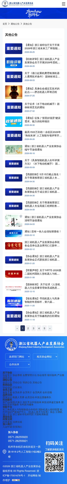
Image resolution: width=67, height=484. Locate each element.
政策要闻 (7, 421)
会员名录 (17, 392)
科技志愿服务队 (43, 397)
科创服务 (7, 399)
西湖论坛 (7, 397)
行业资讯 (17, 387)
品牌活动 (7, 394)
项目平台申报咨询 (32, 402)
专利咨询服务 (27, 404)
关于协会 (7, 372)
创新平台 (7, 407)
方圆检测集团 (41, 414)
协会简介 (7, 375)
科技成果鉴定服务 (51, 402)
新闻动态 (7, 385)
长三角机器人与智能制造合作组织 (20, 409)
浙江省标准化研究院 (23, 414)
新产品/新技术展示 (12, 402)
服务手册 (7, 392)
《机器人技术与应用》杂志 (41, 411)
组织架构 (52, 375)
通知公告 (15, 23)
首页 (5, 23)
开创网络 (33, 475)
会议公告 (7, 382)
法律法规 (17, 421)
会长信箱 (47, 392)
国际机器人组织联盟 (48, 409)
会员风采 (37, 392)
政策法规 (7, 419)
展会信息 (7, 416)
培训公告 (27, 382)
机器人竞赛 (18, 397)
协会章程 (17, 375)
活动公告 (17, 382)
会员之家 (7, 390)
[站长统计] (16, 480)
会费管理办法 (30, 375)
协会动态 (7, 387)
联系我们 (17, 426)
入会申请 (7, 426)
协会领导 (42, 375)
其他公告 (27, 23)
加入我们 (7, 424)
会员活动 (29, 397)
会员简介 (27, 392)
